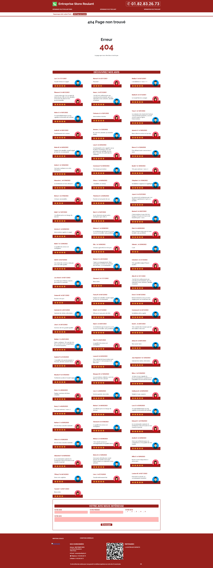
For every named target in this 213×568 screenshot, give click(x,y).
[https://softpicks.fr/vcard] (114, 551)
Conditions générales (87, 538)
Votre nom (58, 510)
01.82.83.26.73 (82, 556)
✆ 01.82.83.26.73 (143, 3)
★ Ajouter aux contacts (132, 547)
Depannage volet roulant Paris (62, 9)
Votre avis (58, 516)
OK (141, 564)
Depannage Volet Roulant (108, 9)
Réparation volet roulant (152, 9)
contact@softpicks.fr (80, 553)
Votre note (129, 510)
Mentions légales (58, 538)
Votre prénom (95, 510)
